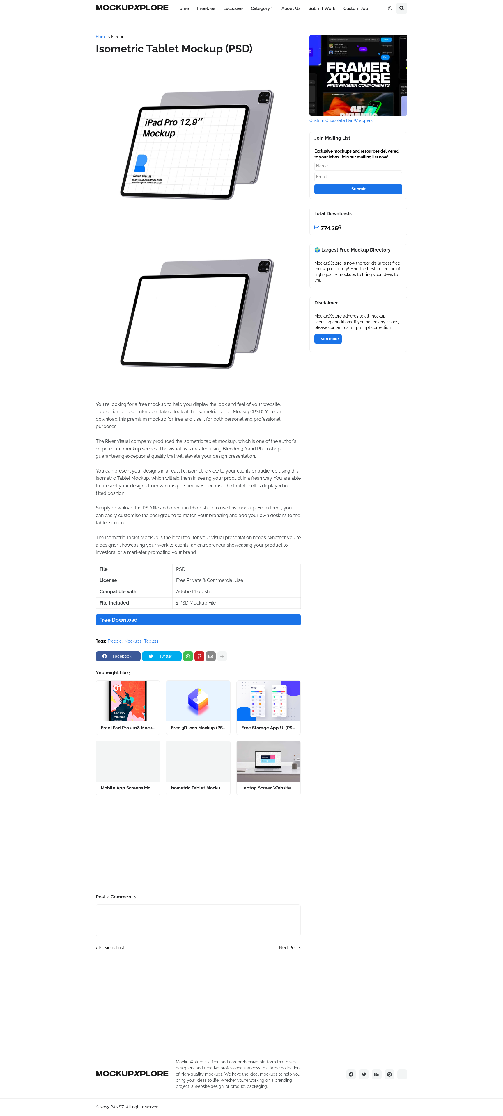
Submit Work (322, 8)
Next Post (288, 947)
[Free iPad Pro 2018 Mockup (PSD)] (128, 701)
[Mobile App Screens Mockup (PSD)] (128, 761)
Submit (358, 189)
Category (260, 8)
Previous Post (111, 947)
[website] (402, 1074)
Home (182, 8)
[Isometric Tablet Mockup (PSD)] (198, 761)
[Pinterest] (199, 656)
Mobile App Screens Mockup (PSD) (128, 788)
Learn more (328, 338)
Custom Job (355, 8)
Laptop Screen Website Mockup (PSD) (268, 788)
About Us (290, 8)
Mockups (132, 641)
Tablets (151, 641)
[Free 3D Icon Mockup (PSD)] (198, 701)
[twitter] (364, 1074)
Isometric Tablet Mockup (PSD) (198, 788)
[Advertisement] (198, 844)
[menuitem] (182, 8)
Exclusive (233, 8)
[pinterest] (389, 1074)
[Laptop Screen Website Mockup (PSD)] (268, 761)
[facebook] (351, 1074)
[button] (389, 8)
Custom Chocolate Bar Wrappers (341, 120)
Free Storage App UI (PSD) (268, 727)
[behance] (377, 1074)
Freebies (206, 8)
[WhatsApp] (188, 656)
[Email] (211, 656)
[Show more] (222, 656)
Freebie (118, 37)
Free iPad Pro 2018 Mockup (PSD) (128, 727)
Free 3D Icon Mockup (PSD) (198, 727)
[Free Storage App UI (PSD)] (268, 701)
